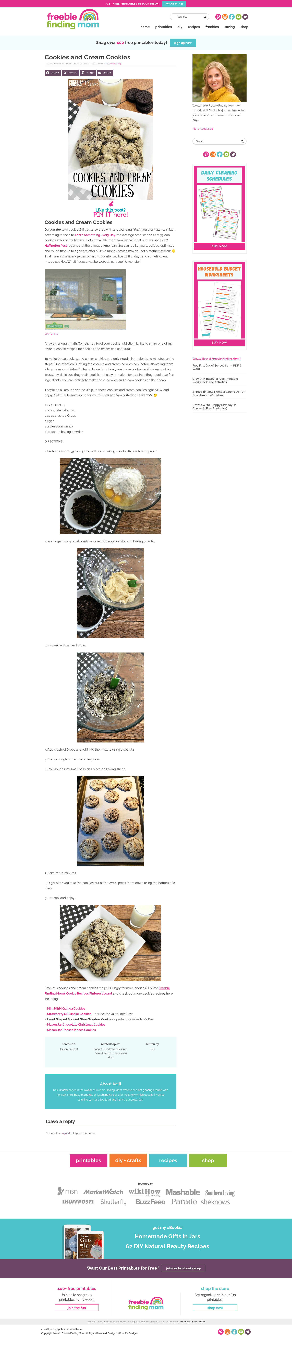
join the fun (77, 1308)
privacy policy (57, 1329)
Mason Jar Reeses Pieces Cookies (71, 1030)
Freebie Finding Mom (72, 19)
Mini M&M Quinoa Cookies (66, 1008)
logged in (67, 1133)
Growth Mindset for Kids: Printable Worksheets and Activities (215, 380)
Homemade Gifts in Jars (167, 1236)
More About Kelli (202, 128)
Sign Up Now (183, 43)
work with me (74, 1329)
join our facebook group (183, 1268)
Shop (208, 1160)
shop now (215, 1308)
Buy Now (219, 246)
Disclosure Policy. (113, 63)
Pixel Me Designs (128, 1333)
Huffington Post (56, 245)
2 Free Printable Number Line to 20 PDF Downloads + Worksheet (218, 393)
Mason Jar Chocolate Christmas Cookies (76, 1024)
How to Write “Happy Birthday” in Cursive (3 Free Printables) (214, 406)
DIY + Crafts (128, 1160)
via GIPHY (51, 334)
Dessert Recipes (104, 1053)
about (44, 1329)
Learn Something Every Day (95, 235)
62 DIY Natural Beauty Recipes (167, 1246)
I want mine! (174, 3)
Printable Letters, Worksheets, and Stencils (107, 1322)
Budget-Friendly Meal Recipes (110, 1049)
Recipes (168, 1160)
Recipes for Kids (117, 1055)
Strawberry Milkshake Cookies (69, 1014)
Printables (88, 1160)
